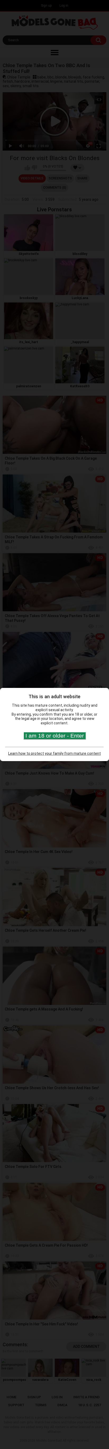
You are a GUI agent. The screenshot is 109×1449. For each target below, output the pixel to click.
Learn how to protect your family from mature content (54, 753)
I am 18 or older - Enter (54, 736)
